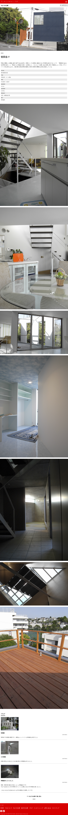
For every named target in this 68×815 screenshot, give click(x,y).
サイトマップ (55, 808)
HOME (2, 808)
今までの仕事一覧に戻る (35, 796)
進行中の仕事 (24, 808)
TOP (3, 805)
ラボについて (8, 808)
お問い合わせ (47, 808)
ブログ (31, 808)
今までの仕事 (4, 5)
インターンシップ (38, 808)
